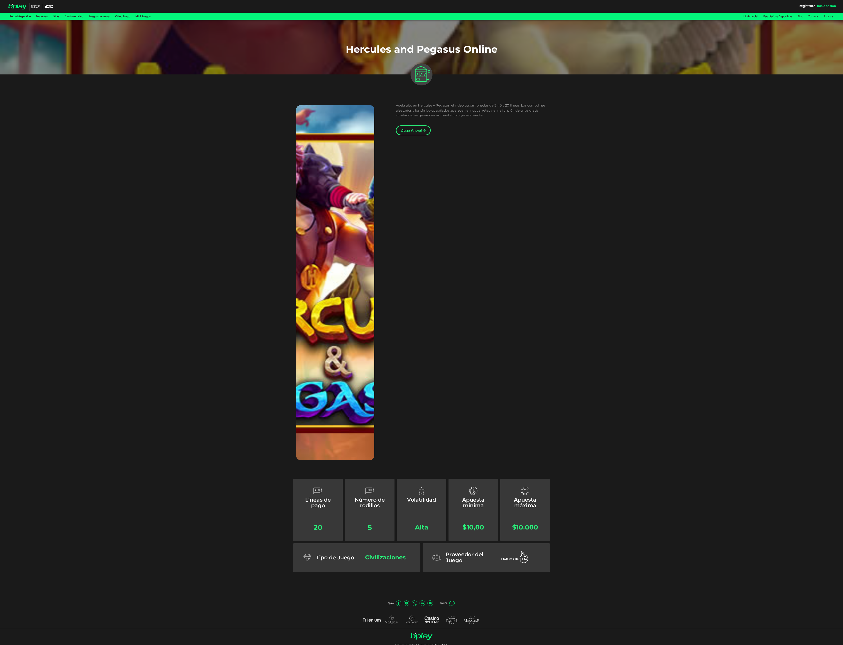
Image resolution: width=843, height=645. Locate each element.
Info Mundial (750, 16)
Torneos (813, 16)
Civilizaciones (385, 557)
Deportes (42, 16)
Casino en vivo (74, 16)
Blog (800, 16)
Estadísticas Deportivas (777, 16)
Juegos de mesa (99, 16)
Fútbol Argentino (20, 16)
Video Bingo (122, 16)
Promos (828, 16)
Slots (56, 16)
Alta (421, 527)
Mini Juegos (143, 16)
